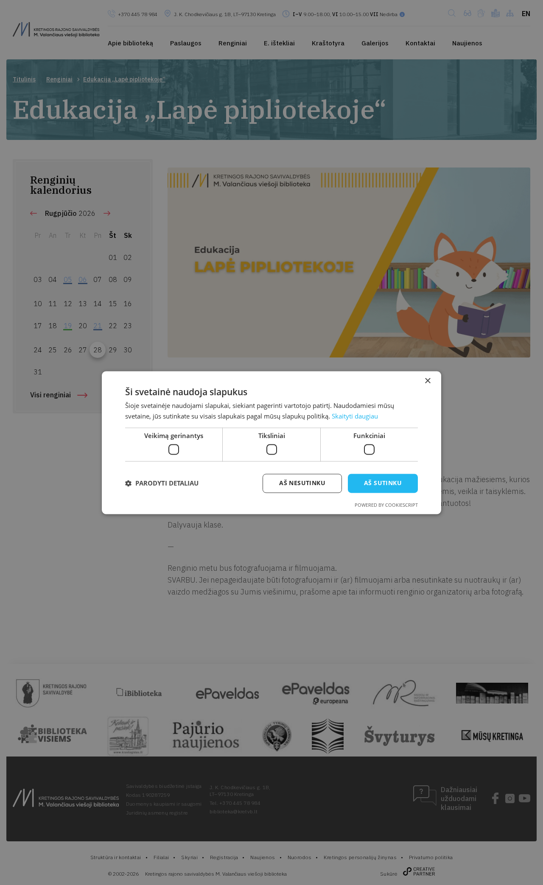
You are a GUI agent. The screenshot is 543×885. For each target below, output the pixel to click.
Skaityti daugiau (355, 416)
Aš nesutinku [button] (302, 483)
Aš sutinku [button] (383, 483)
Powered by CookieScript (386, 505)
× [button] (427, 381)
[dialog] (271, 442)
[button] (162, 483)
